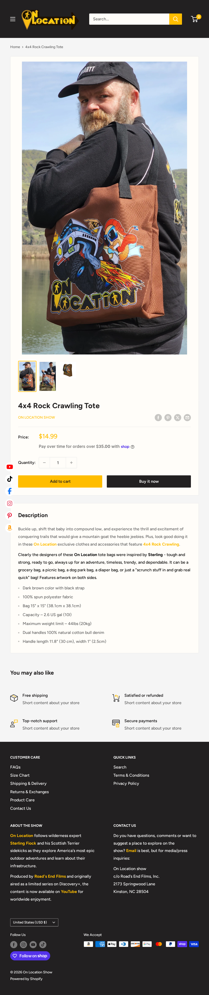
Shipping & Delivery (28, 783)
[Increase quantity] (71, 462)
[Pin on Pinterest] (168, 417)
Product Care (22, 800)
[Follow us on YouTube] (33, 944)
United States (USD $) (30, 922)
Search (119, 767)
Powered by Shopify (26, 979)
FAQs (15, 767)
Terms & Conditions (131, 775)
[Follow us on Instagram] (23, 944)
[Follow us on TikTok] (42, 944)
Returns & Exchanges (29, 791)
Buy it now (149, 481)
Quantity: (27, 462)
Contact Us (20, 808)
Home (15, 47)
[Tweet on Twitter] (177, 417)
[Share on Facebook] (158, 417)
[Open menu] (12, 19)
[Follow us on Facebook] (13, 944)
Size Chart (20, 775)
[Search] (175, 19)
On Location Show (36, 417)
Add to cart (60, 481)
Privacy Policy (126, 783)
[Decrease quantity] (44, 462)
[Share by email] (187, 417)
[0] (194, 19)
